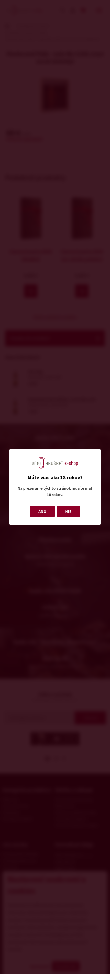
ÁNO (42, 511)
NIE (68, 511)
